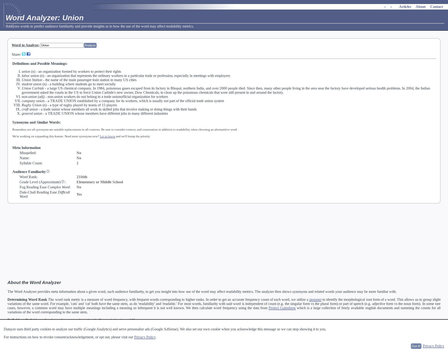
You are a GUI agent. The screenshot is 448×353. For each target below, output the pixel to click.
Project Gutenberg (282, 308)
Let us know (107, 136)
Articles (405, 7)
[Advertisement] (224, 241)
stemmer (315, 299)
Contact (436, 7)
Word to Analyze (25, 45)
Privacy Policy (144, 337)
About (421, 7)
